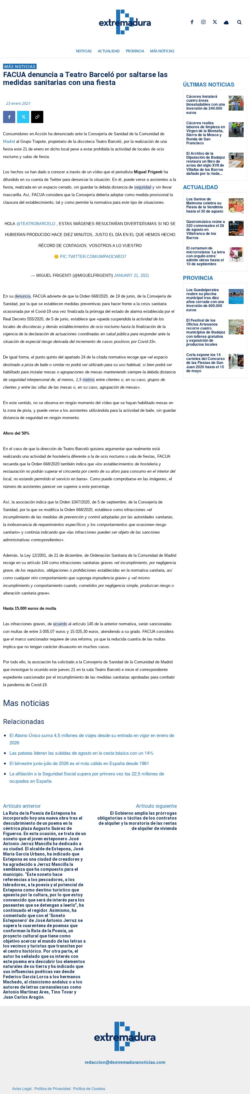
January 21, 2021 (131, 275)
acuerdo (60, 624)
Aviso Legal (22, 1088)
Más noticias (19, 66)
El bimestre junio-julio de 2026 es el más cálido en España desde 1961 (79, 763)
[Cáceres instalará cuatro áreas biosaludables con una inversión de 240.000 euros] (236, 103)
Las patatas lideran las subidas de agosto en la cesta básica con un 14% (81, 753)
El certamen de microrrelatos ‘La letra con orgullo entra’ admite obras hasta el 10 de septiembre (205, 256)
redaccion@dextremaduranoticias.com (125, 1062)
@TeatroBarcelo (35, 223)
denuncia (22, 296)
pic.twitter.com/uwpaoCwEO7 (93, 256)
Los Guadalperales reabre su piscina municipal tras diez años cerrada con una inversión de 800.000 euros (205, 299)
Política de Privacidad (52, 1088)
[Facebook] (192, 22)
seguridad (142, 187)
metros (89, 379)
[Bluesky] (226, 22)
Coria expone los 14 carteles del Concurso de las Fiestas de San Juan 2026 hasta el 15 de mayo (205, 362)
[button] (239, 22)
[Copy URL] (37, 117)
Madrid (9, 141)
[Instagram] (203, 22)
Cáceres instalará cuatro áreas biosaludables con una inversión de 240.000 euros (205, 104)
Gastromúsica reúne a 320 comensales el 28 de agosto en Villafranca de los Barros (205, 229)
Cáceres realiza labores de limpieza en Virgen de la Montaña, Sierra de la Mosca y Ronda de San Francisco (205, 133)
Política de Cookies (89, 1088)
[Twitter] (215, 22)
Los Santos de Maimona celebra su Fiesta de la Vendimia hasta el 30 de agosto (204, 205)
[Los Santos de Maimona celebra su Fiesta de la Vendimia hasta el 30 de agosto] (236, 205)
